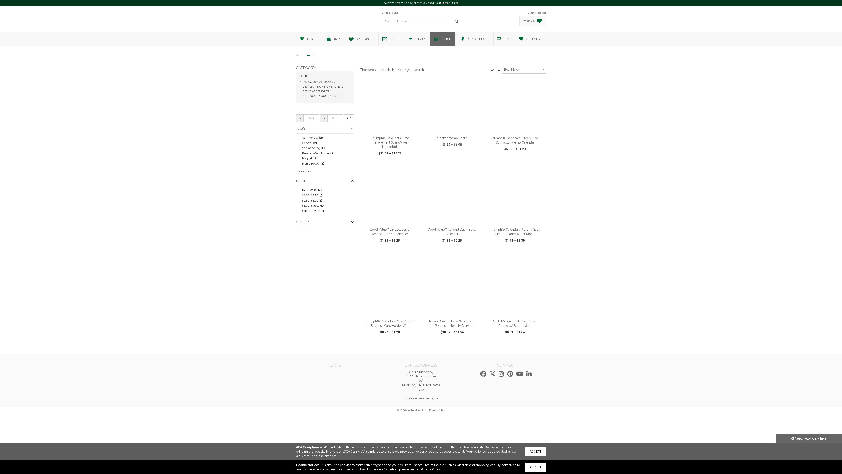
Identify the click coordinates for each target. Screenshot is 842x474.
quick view (374, 161)
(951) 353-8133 (448, 2)
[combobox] (524, 70)
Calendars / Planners (319, 82)
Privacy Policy (437, 410)
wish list (396, 161)
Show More (304, 171)
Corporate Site (390, 12)
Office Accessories (316, 91)
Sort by (495, 69)
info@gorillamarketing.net (421, 398)
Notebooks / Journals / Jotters (325, 95)
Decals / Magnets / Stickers (323, 86)
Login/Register (537, 12)
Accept (535, 451)
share (414, 161)
